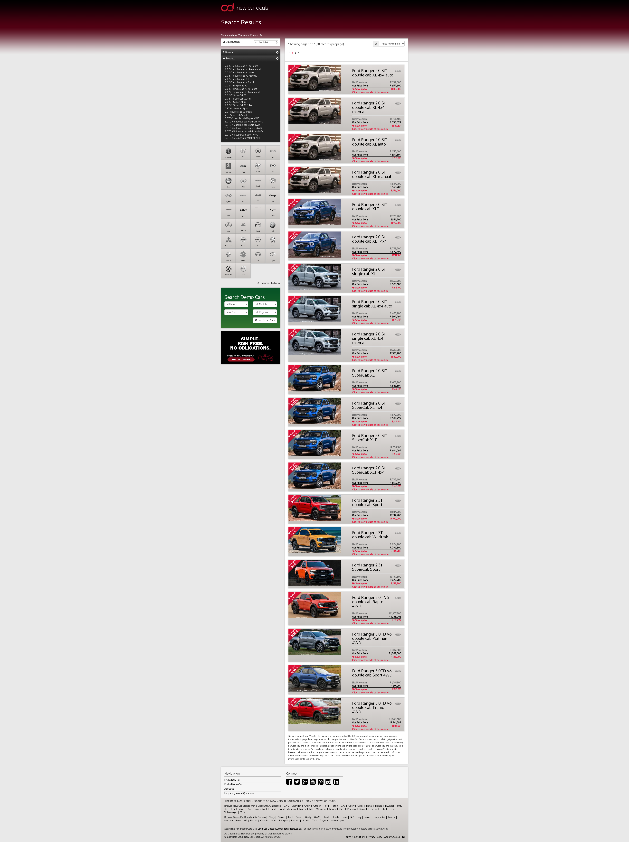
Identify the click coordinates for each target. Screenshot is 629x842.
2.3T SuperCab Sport (236, 115)
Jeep (233, 809)
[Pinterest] (321, 783)
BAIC (286, 805)
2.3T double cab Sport (237, 108)
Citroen (317, 805)
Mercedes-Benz (232, 820)
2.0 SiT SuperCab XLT (236, 102)
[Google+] (305, 783)
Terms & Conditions (354, 836)
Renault (364, 809)
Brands (229, 52)
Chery (307, 805)
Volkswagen (230, 812)
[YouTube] (313, 783)
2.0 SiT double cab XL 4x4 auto (241, 66)
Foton (335, 805)
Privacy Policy (375, 836)
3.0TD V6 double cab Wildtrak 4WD (244, 131)
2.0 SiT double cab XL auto (239, 72)
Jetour (241, 809)
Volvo (243, 812)
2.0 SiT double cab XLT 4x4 (239, 82)
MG (311, 809)
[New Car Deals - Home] (244, 13)
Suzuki (374, 809)
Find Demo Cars (266, 320)
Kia (249, 809)
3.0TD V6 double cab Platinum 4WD (244, 121)
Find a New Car (232, 779)
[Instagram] (328, 783)
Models (230, 58)
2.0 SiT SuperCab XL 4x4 (238, 98)
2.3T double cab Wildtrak (238, 111)
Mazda (302, 809)
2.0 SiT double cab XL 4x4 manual (243, 69)
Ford (326, 805)
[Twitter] (297, 783)
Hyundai (389, 805)
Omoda (264, 820)
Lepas (271, 809)
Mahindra (291, 809)
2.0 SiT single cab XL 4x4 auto (241, 88)
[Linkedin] (336, 783)
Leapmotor (260, 809)
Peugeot (352, 809)
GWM (360, 805)
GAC (343, 805)
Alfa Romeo (274, 805)
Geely (351, 805)
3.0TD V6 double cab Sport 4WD (242, 124)
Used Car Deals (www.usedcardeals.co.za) (280, 828)
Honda (378, 805)
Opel (341, 809)
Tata (383, 809)
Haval (369, 805)
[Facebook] (289, 783)
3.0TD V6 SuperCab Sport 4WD (241, 134)
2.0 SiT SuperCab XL (236, 95)
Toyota (392, 809)
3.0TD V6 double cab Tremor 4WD (243, 128)
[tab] (250, 52)
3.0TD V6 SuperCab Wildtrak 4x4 (242, 138)
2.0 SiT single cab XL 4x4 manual (242, 92)
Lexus (281, 809)
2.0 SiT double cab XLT (237, 79)
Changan (296, 805)
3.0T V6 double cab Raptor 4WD (242, 118)
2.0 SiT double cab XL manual (241, 75)
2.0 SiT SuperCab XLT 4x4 (238, 105)
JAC (226, 809)
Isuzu (399, 805)
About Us (229, 788)
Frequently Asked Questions (239, 793)
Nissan (332, 809)
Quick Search (232, 41)
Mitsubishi (321, 809)
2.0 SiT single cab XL (236, 85)
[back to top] (403, 836)
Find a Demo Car (233, 784)
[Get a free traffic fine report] (250, 347)
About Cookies (392, 836)
